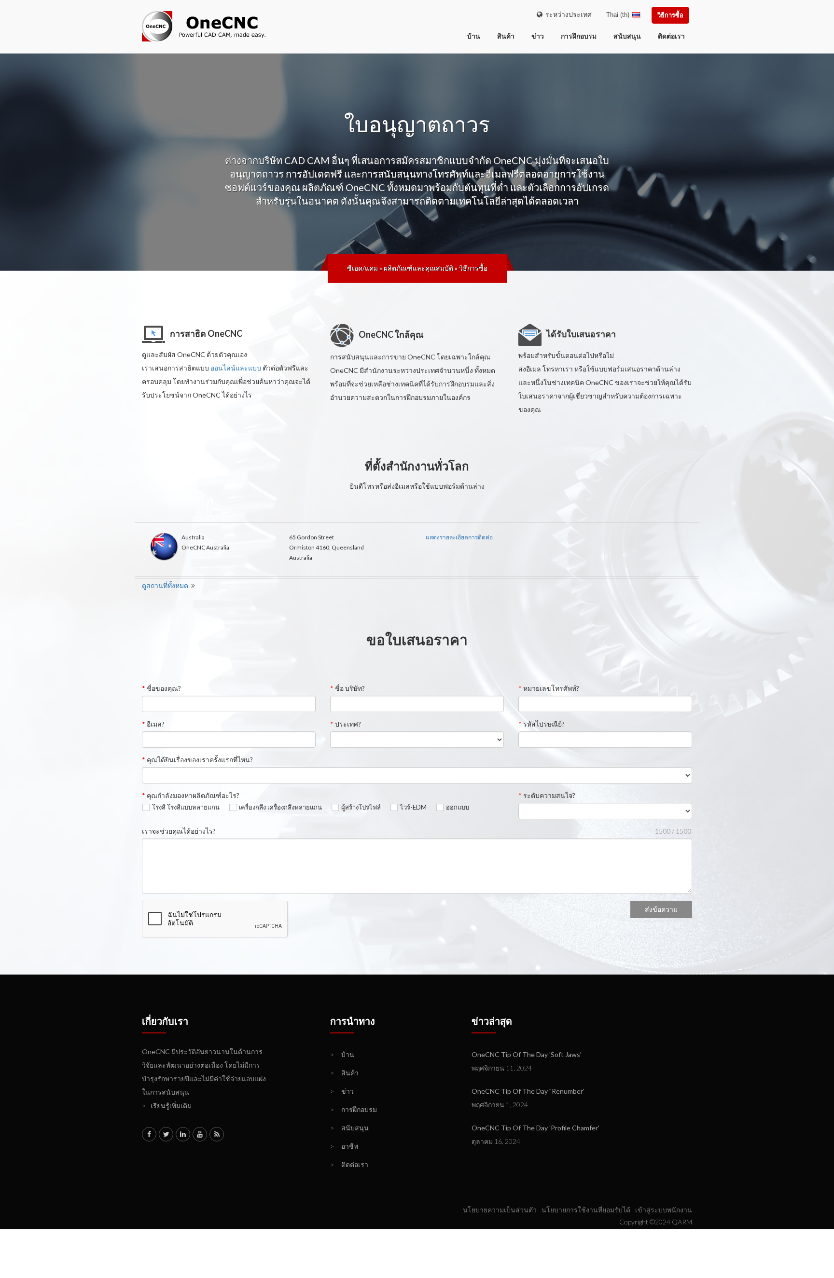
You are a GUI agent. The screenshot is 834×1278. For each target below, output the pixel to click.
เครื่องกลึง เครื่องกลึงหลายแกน (280, 807)
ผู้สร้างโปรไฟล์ (361, 807)
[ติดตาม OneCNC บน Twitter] (166, 1134)
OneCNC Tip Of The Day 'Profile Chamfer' (535, 1128)
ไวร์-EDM (413, 807)
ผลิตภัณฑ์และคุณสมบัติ (418, 268)
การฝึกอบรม (579, 36)
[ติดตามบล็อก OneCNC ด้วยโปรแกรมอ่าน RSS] (216, 1134)
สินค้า (505, 36)
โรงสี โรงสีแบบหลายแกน (186, 807)
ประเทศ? (345, 724)
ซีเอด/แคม (362, 268)
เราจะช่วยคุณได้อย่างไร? (179, 831)
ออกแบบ (457, 807)
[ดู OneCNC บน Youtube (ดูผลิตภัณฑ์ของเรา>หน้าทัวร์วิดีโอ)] (200, 1134)
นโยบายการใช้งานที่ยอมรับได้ (586, 1210)
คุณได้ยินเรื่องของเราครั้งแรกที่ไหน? (197, 760)
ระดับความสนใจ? (546, 795)
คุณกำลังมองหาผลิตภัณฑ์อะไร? (190, 795)
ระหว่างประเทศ (567, 14)
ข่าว (537, 36)
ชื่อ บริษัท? (347, 688)
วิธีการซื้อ (670, 15)
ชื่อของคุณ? (161, 688)
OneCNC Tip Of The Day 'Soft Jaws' (527, 1054)
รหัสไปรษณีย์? (541, 724)
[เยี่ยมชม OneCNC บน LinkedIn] (183, 1134)
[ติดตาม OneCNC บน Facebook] (149, 1134)
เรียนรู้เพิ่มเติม (167, 1105)
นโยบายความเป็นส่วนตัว (500, 1210)
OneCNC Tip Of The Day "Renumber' (528, 1091)
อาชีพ (344, 1146)
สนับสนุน (627, 36)
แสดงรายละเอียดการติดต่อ (459, 537)
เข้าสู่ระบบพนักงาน (663, 1210)
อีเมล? (153, 724)
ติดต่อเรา (671, 36)
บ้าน (342, 1054)
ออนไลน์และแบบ (235, 368)
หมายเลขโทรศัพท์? (548, 688)
